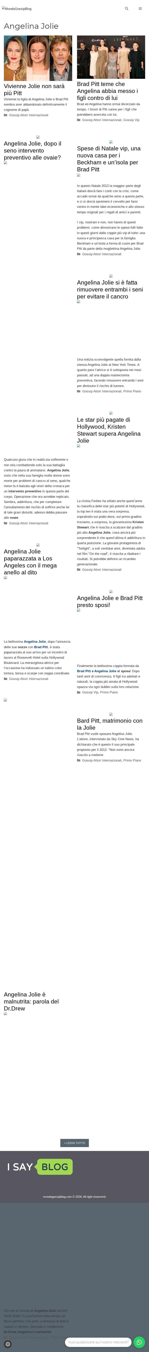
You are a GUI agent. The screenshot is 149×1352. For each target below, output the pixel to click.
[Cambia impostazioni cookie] (8, 1344)
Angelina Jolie (35, 641)
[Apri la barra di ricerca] (126, 9)
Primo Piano (132, 391)
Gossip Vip (131, 120)
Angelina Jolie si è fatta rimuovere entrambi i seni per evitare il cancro (110, 289)
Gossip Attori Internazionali (28, 115)
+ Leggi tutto (74, 1143)
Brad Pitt (41, 647)
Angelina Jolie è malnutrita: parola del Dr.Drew (31, 1001)
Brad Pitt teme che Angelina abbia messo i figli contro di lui (107, 91)
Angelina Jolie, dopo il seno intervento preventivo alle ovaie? (32, 150)
